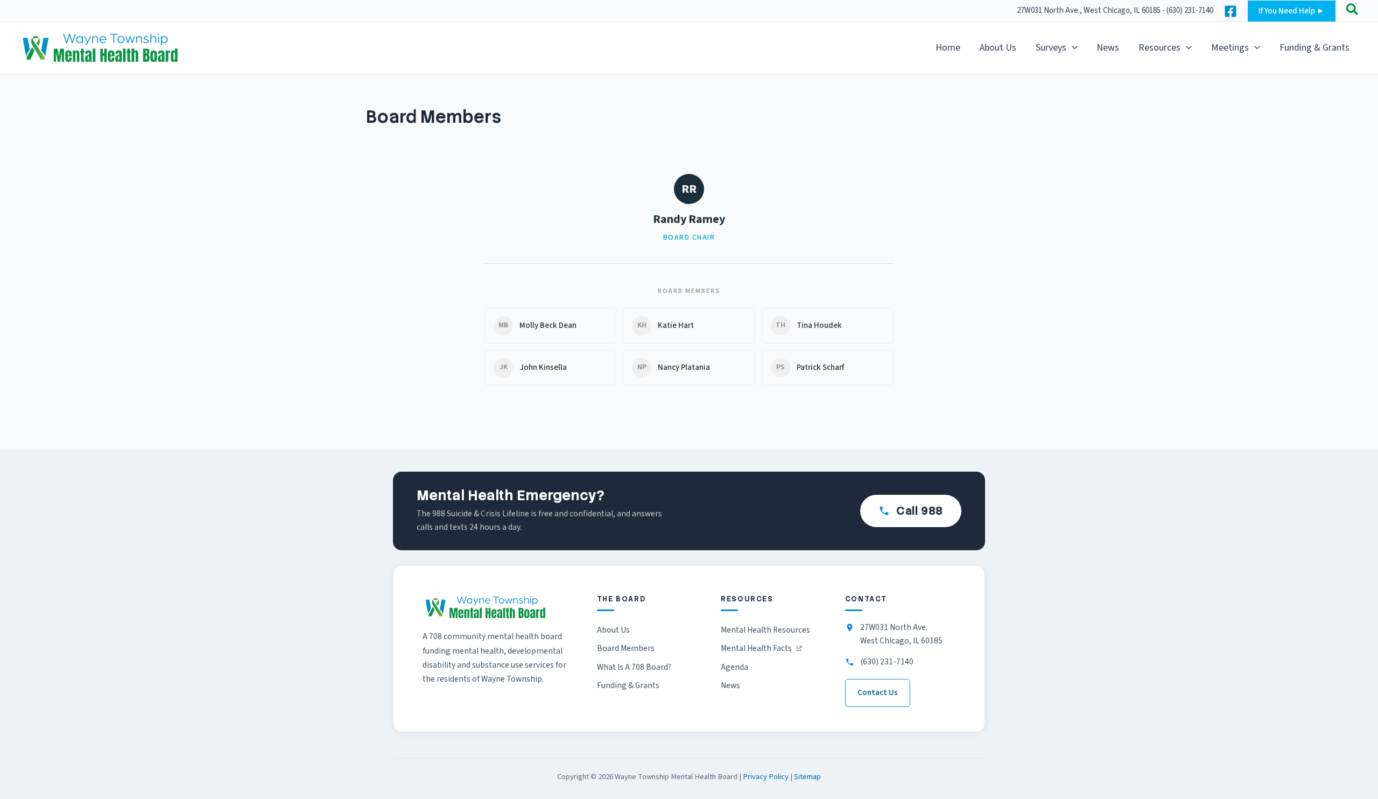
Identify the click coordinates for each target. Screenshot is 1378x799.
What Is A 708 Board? (634, 667)
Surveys (1051, 47)
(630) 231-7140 (886, 662)
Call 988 (919, 510)
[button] (1291, 11)
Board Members (626, 648)
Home (948, 47)
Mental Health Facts (756, 649)
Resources (1159, 47)
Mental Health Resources (765, 630)
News (1107, 47)
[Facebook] (1230, 11)
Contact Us (877, 692)
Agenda (734, 667)
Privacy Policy (766, 776)
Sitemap (807, 776)
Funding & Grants (1314, 47)
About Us (998, 47)
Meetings (1230, 47)
